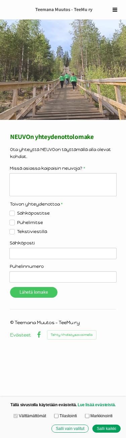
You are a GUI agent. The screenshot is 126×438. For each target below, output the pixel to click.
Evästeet (20, 335)
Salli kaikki (106, 428)
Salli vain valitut (70, 428)
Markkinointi (101, 416)
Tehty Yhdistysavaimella (72, 335)
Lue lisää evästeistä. (97, 405)
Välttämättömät (32, 416)
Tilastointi (68, 416)
